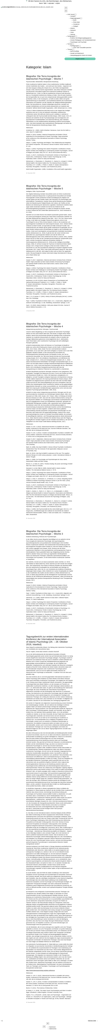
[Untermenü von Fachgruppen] (76, 36)
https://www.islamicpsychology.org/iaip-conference (40, 970)
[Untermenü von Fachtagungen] (80, 46)
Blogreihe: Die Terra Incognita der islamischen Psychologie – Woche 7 (44, 77)
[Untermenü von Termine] (73, 44)
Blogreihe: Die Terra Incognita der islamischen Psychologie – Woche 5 (44, 187)
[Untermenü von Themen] (73, 49)
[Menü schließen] (66, 11)
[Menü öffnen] (66, 8)
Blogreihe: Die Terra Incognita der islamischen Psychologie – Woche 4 (44, 325)
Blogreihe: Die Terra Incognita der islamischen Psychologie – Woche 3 (44, 532)
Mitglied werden (80, 59)
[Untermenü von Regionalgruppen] (81, 18)
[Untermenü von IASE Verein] (75, 14)
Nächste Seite (93, 1020)
